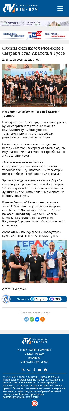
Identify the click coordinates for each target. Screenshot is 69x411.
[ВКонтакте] (37, 319)
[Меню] (60, 8)
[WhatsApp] (32, 319)
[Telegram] (26, 319)
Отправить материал (34, 362)
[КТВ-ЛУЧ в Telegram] (45, 370)
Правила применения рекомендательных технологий (23, 395)
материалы (9, 379)
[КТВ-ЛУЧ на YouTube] (39, 370)
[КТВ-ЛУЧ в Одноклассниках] (34, 370)
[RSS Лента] (23, 370)
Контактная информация (34, 350)
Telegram (41, 299)
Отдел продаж (34, 354)
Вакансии (34, 358)
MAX (57, 299)
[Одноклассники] (42, 319)
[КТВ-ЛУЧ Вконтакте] (29, 370)
